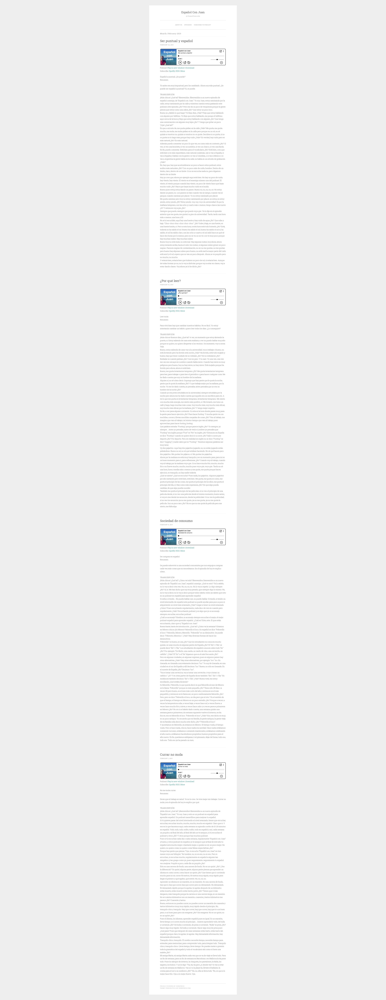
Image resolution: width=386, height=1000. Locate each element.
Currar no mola (171, 754)
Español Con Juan (193, 12)
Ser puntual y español (176, 41)
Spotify (172, 71)
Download (190, 68)
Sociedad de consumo (176, 521)
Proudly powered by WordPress (172, 986)
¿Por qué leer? (170, 281)
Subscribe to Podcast (202, 25)
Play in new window (176, 68)
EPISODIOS (188, 25)
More (183, 71)
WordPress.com (185, 988)
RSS (178, 71)
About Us (178, 25)
